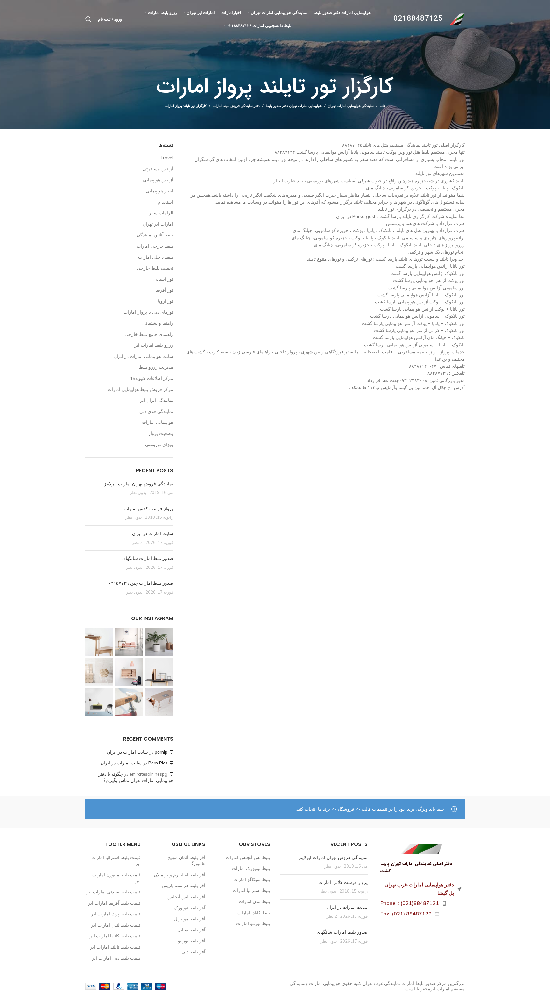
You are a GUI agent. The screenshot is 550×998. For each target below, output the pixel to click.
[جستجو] (88, 19)
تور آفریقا (164, 290)
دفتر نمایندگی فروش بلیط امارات (236, 106)
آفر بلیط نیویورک (189, 908)
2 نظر (137, 542)
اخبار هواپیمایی (159, 191)
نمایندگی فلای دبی (156, 411)
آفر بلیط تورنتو (191, 941)
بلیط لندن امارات (254, 901)
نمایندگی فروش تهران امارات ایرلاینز (138, 484)
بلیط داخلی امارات (155, 257)
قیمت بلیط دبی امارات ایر (116, 958)
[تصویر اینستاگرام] (159, 642)
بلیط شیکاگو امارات (251, 879)
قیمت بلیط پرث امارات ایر (116, 914)
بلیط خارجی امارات (155, 246)
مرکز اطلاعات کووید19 (151, 378)
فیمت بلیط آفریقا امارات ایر (114, 903)
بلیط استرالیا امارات (251, 890)
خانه (383, 106)
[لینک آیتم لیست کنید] (421, 903)
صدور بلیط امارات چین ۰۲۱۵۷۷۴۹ (141, 583)
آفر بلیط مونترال (189, 919)
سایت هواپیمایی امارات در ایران (143, 356)
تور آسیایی (163, 279)
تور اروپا (165, 301)
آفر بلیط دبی (193, 952)
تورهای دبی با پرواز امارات (148, 312)
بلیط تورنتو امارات (253, 923)
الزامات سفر (161, 213)
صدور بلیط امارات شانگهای (147, 558)
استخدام (165, 202)
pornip (161, 752)
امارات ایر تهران (158, 224)
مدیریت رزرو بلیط (156, 367)
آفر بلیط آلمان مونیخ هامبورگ (186, 861)
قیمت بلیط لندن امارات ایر (116, 925)
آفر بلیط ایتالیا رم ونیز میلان (179, 875)
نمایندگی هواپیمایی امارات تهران (351, 106)
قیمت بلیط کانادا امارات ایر (115, 936)
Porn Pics (157, 763)
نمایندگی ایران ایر (156, 400)
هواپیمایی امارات (157, 422)
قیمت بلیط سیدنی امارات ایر (114, 892)
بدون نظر (138, 492)
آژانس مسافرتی (158, 169)
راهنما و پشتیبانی (157, 323)
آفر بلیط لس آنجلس (186, 897)
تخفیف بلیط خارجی (155, 268)
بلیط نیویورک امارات (251, 868)
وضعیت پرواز (160, 433)
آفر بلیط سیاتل (191, 930)
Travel (166, 158)
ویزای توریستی (159, 444)
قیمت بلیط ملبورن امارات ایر (116, 878)
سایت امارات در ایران (152, 533)
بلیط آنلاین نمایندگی (155, 235)
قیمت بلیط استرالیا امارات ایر (116, 861)
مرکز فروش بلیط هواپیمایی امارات (140, 389)
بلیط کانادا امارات (253, 912)
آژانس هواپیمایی (158, 180)
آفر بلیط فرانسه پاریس (183, 885)
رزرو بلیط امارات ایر (153, 345)
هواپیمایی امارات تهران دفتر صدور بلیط (294, 106)
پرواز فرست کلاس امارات (148, 508)
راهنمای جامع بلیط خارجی (149, 334)
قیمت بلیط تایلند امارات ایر (115, 947)
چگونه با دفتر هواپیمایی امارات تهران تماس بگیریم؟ (135, 777)
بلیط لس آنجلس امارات (248, 857)
